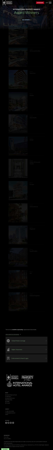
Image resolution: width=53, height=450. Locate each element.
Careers (6, 414)
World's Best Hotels (8, 399)
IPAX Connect (7, 403)
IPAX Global (7, 401)
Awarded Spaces (8, 396)
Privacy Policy (6, 437)
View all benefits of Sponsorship (12, 334)
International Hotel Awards (10, 398)
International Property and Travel (11, 394)
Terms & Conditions (7, 438)
